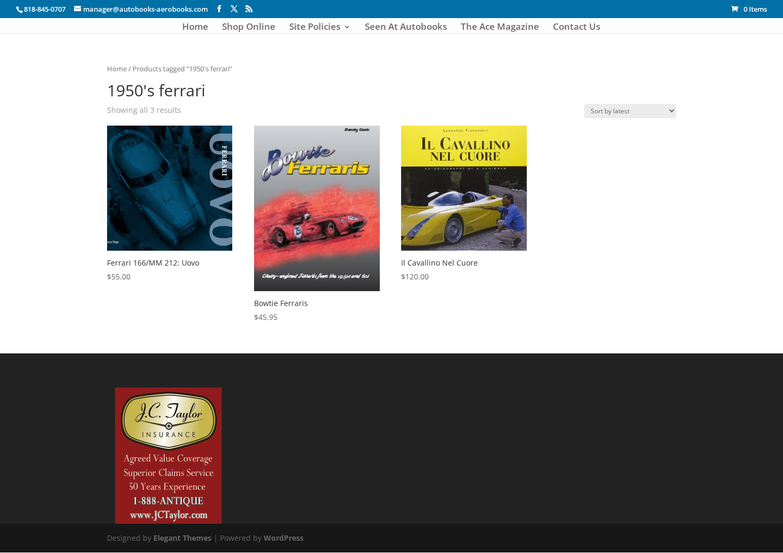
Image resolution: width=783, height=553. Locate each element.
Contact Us (576, 27)
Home (195, 27)
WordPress (284, 538)
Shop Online (248, 27)
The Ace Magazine (500, 27)
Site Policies (314, 27)
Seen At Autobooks (406, 27)
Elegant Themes (182, 538)
